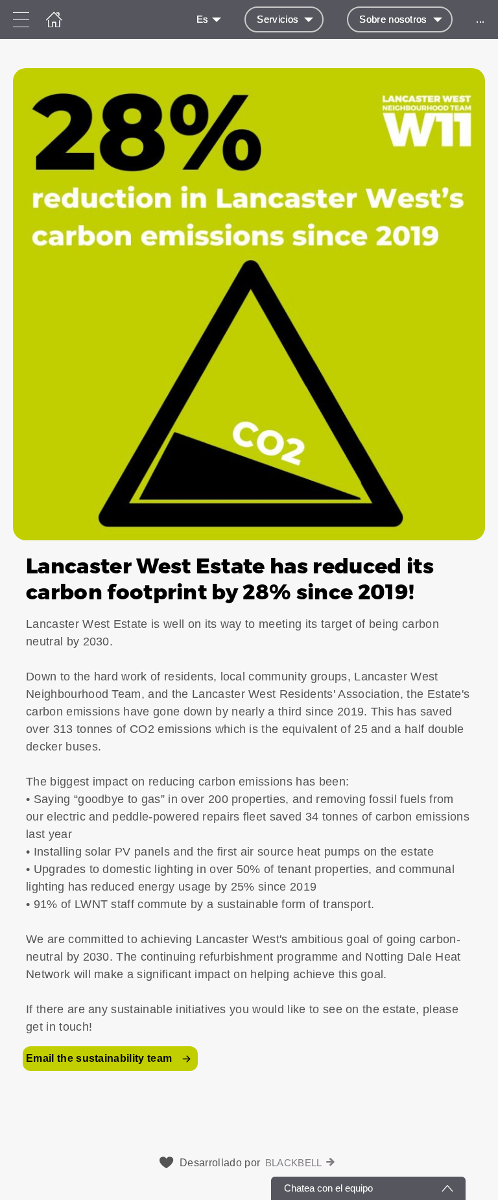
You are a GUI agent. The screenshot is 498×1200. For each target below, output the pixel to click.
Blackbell (293, 1162)
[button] (249, 576)
